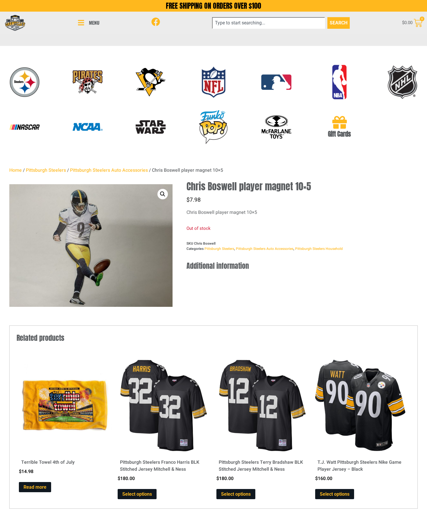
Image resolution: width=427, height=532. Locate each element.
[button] (162, 194)
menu (94, 22)
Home (15, 170)
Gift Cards (339, 134)
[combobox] (268, 23)
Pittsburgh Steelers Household (319, 248)
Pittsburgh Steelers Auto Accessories (109, 170)
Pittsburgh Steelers (46, 170)
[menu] (81, 22)
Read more (35, 487)
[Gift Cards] (339, 122)
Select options (137, 494)
